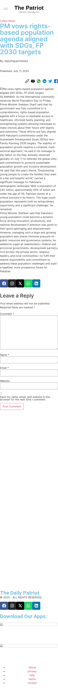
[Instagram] (12, 283)
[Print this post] (33, 81)
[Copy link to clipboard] (27, 81)
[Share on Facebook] (56, 81)
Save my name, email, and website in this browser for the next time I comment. (25, 398)
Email (4, 368)
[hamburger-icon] (6, 9)
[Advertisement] (14, 499)
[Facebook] (4, 283)
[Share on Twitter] (50, 81)
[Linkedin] (36, 283)
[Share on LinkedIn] (44, 81)
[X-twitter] (20, 283)
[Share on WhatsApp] (39, 81)
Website (5, 381)
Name (4, 355)
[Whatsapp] (28, 283)
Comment (7, 314)
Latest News (7, 20)
